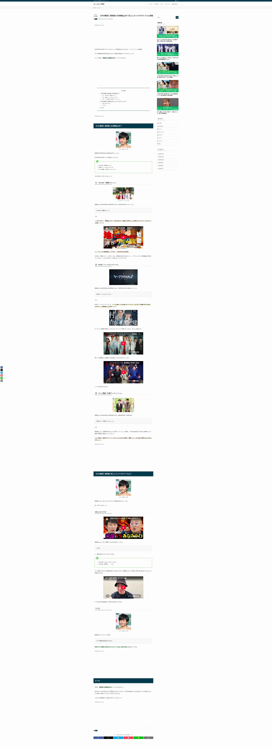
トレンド (161, 140)
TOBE (160, 123)
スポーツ (161, 135)
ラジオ (104, 105)
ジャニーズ (161, 132)
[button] (98, 738)
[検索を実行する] (177, 17)
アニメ (160, 129)
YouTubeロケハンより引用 (123, 200)
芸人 (96, 730)
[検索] (177, 1)
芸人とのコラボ (106, 103)
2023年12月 (161, 153)
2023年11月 (161, 156)
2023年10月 (161, 159)
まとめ (102, 107)
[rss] (176, 1)
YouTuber (161, 126)
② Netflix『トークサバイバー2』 (110, 97)
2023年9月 (160, 162)
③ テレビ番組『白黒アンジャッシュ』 (112, 99)
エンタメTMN (99, 4)
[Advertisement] (123, 36)
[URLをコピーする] (148, 738)
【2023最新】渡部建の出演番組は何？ (110, 93)
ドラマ (160, 137)
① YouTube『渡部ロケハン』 (110, 95)
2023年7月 (160, 168)
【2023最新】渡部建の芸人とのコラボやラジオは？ (113, 101)
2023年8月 (160, 165)
